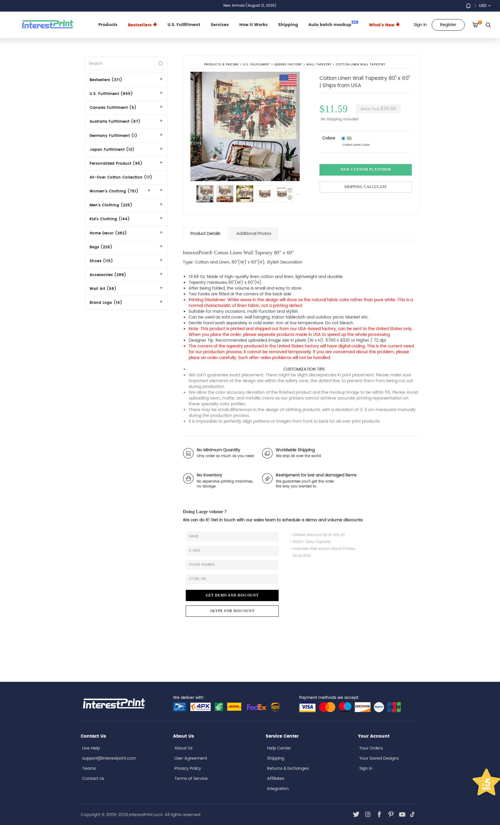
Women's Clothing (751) (114, 191)
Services (220, 24)
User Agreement (190, 758)
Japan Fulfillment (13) (112, 149)
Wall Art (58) (103, 289)
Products (107, 24)
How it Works (253, 24)
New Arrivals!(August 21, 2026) (250, 5)
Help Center (279, 748)
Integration (278, 788)
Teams (89, 768)
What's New (382, 25)
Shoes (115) (101, 261)
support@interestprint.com (109, 758)
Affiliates (275, 778)
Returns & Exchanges (288, 768)
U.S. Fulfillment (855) (111, 94)
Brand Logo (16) (106, 302)
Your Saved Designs (379, 758)
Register (448, 24)
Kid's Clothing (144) (110, 219)
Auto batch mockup (332, 24)
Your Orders (371, 748)
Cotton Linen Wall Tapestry (360, 64)
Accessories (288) (108, 275)
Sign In (365, 768)
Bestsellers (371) (106, 80)
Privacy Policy (187, 768)
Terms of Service (191, 778)
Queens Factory (288, 64)
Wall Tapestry (319, 64)
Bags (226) (101, 247)
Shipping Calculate (365, 187)
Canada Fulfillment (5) (113, 108)
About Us (183, 748)
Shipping (288, 24)
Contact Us (93, 778)
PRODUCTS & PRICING (221, 64)
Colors (328, 138)
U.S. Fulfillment (184, 24)
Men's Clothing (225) (111, 205)
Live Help (91, 748)
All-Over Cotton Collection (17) (121, 177)
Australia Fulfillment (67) (115, 121)
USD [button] (483, 5)
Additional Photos (253, 233)
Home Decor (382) (108, 233)
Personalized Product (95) (116, 163)
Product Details (205, 233)
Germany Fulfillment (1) (113, 136)
